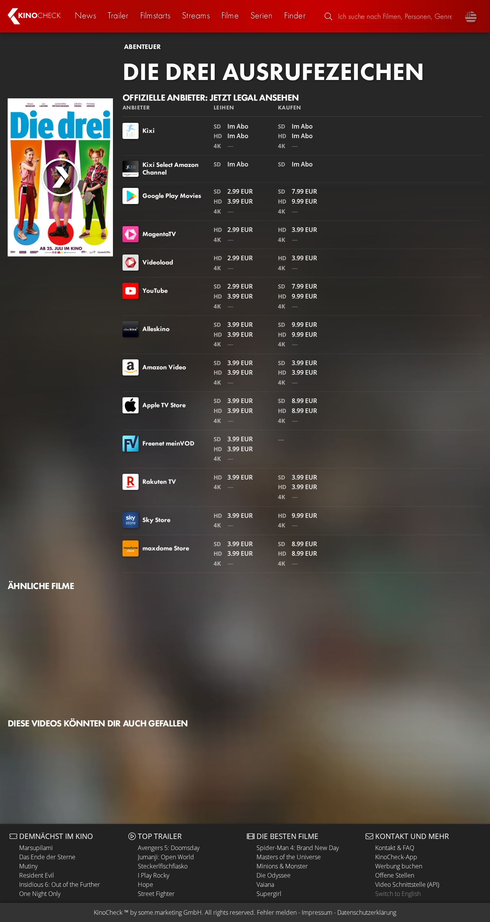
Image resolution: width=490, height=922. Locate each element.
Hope (145, 884)
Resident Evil (36, 875)
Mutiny (28, 866)
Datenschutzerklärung (366, 912)
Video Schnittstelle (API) (407, 884)
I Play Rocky (153, 875)
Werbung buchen (398, 866)
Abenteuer (142, 46)
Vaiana (265, 884)
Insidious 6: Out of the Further (59, 884)
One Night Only (39, 894)
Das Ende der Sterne (47, 857)
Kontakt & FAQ (394, 848)
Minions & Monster (282, 866)
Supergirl (268, 894)
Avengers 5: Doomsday (168, 848)
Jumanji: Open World (166, 857)
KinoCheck (108, 912)
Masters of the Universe (288, 857)
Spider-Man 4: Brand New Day (297, 848)
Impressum (317, 912)
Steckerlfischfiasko (163, 866)
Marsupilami (36, 848)
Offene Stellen (394, 875)
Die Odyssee (273, 875)
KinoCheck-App (396, 857)
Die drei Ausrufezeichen (273, 71)
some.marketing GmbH (170, 912)
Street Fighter (156, 894)
